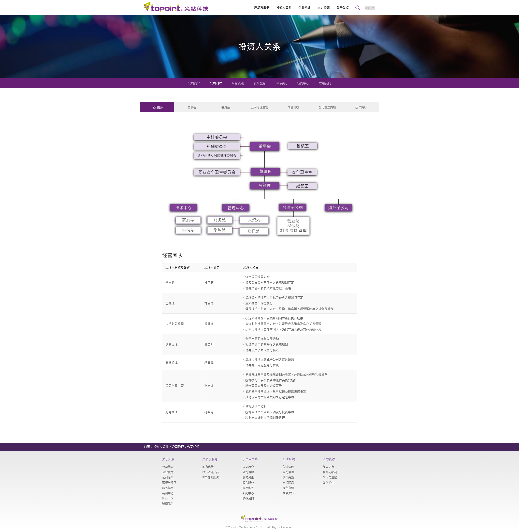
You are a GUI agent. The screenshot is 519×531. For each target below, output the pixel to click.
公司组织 (158, 107)
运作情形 (361, 107)
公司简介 (194, 83)
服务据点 (168, 488)
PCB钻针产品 (210, 472)
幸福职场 (288, 482)
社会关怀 (288, 493)
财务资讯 (238, 83)
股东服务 (260, 83)
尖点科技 (176, 7)
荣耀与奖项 (169, 482)
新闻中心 (303, 83)
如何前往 (328, 482)
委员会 (225, 107)
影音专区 (168, 498)
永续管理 (288, 467)
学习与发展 (330, 477)
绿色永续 (288, 488)
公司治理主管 (259, 107)
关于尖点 (343, 7)
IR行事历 (281, 83)
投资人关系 (284, 7)
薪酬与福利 (330, 472)
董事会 (192, 107)
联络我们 (325, 83)
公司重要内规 (327, 107)
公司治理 (216, 83)
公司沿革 (168, 477)
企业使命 (168, 472)
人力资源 (323, 7)
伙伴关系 (288, 477)
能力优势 (208, 467)
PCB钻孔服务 (210, 477)
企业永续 (304, 7)
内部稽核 (293, 107)
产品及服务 (261, 7)
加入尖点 (328, 467)
